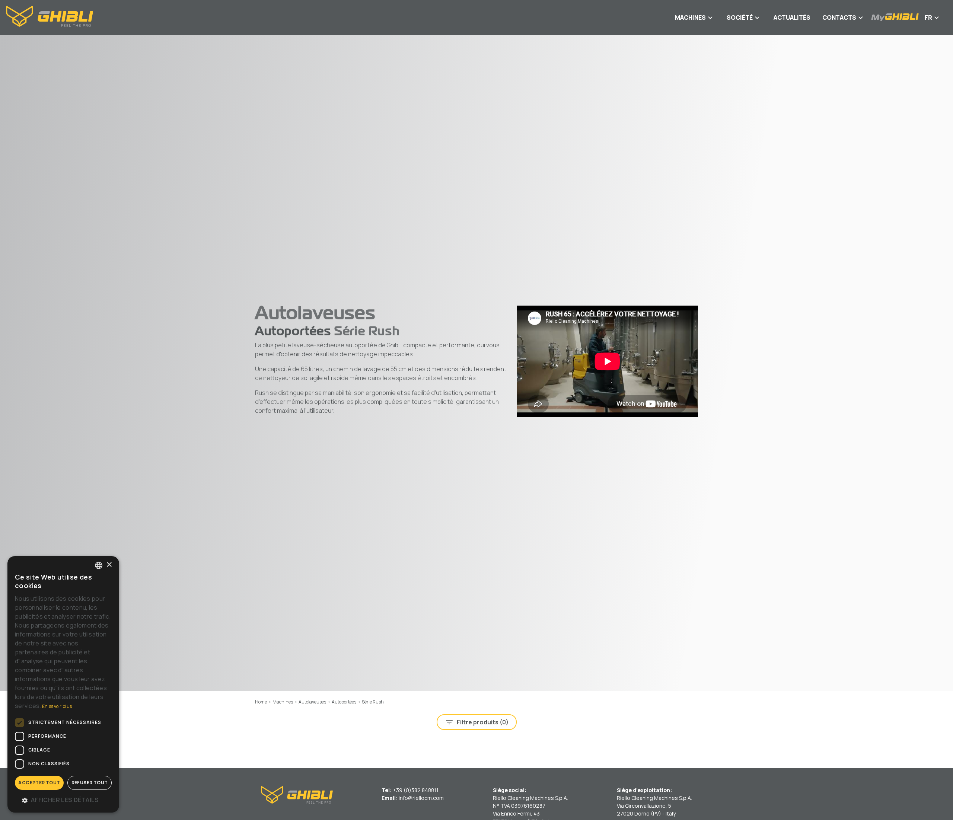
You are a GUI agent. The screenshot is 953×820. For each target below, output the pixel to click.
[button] (63, 800)
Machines (282, 702)
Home (261, 702)
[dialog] (63, 684)
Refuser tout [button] (89, 782)
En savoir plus (57, 706)
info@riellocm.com (421, 797)
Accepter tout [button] (39, 782)
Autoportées (344, 702)
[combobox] (98, 565)
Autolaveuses (312, 702)
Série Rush (373, 702)
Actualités (792, 17)
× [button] (109, 565)
